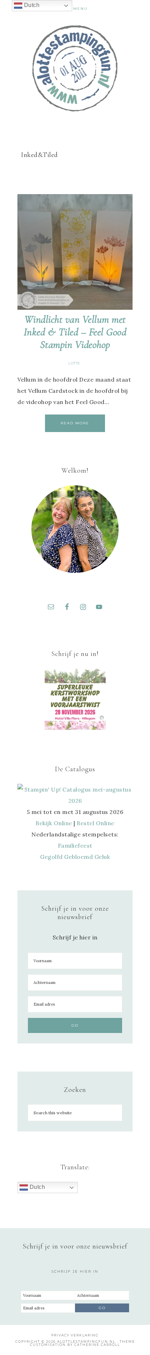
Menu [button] (80, 8)
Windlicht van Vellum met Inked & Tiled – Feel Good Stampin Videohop (75, 332)
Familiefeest (75, 845)
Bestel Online (95, 823)
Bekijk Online (54, 823)
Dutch (36, 1187)
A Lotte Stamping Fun (75, 68)
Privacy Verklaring (75, 1335)
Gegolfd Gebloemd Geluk (75, 856)
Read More (75, 423)
